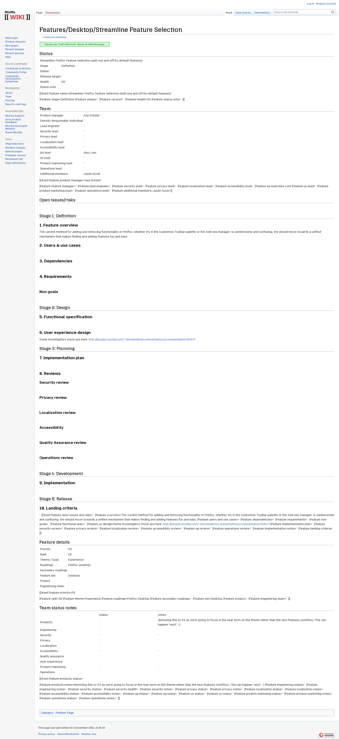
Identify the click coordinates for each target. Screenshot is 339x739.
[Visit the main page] (17, 15)
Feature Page (65, 713)
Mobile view (89, 734)
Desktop (61, 37)
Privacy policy (46, 734)
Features (49, 37)
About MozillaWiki (68, 734)
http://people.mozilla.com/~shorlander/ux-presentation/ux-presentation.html (141, 339)
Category (47, 713)
